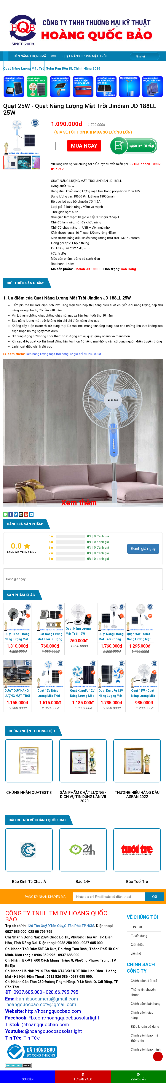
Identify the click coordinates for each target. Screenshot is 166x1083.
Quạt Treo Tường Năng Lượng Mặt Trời (17, 639)
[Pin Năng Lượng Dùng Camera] (106, 86)
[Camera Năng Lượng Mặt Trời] (60, 86)
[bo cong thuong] (31, 1052)
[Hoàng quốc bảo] (80, 30)
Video (36, 66)
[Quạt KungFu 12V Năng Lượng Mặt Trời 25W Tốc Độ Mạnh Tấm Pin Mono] (83, 674)
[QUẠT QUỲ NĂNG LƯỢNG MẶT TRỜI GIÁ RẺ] (17, 674)
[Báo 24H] (83, 850)
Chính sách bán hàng (145, 1004)
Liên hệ (136, 954)
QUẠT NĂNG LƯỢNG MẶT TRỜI (84, 56)
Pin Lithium (54, 66)
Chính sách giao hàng (142, 1015)
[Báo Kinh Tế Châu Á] (29, 850)
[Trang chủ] (5, 56)
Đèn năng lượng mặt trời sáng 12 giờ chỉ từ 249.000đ (63, 354)
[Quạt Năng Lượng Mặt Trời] (37, 86)
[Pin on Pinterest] (26, 514)
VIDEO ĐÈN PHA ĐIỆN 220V (83, 66)
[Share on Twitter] (16, 514)
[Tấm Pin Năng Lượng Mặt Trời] (152, 86)
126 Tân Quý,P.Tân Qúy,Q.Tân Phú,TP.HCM (60, 926)
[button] (36, 122)
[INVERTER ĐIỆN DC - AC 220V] (83, 86)
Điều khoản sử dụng (145, 1027)
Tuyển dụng (139, 936)
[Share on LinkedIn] (31, 514)
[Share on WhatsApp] (5, 514)
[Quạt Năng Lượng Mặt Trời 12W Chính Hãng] (79, 614)
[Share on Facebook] (10, 514)
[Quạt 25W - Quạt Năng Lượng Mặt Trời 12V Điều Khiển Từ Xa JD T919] (140, 617)
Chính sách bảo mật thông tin (145, 1038)
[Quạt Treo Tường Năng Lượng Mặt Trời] (17, 617)
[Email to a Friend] (21, 514)
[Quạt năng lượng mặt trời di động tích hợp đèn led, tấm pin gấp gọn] (50, 617)
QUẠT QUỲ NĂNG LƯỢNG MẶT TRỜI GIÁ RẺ (17, 696)
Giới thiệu (137, 945)
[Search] (153, 56)
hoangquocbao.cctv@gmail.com (41, 1004)
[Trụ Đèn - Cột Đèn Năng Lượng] (129, 86)
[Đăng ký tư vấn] (133, 146)
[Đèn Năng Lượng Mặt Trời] (13, 86)
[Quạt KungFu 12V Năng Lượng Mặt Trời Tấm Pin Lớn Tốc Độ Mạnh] (111, 674)
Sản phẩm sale (16, 66)
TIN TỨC (137, 927)
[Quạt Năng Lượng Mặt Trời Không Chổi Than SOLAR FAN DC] (111, 617)
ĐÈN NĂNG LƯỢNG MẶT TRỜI (35, 56)
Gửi (154, 897)
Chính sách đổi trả (144, 981)
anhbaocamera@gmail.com (48, 999)
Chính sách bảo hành (146, 1049)
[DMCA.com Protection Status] (18, 1065)
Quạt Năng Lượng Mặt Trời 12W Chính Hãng (78, 634)
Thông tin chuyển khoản (143, 992)
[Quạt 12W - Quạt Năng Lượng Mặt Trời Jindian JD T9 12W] (144, 674)
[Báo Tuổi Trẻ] (137, 850)
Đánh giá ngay (143, 548)
